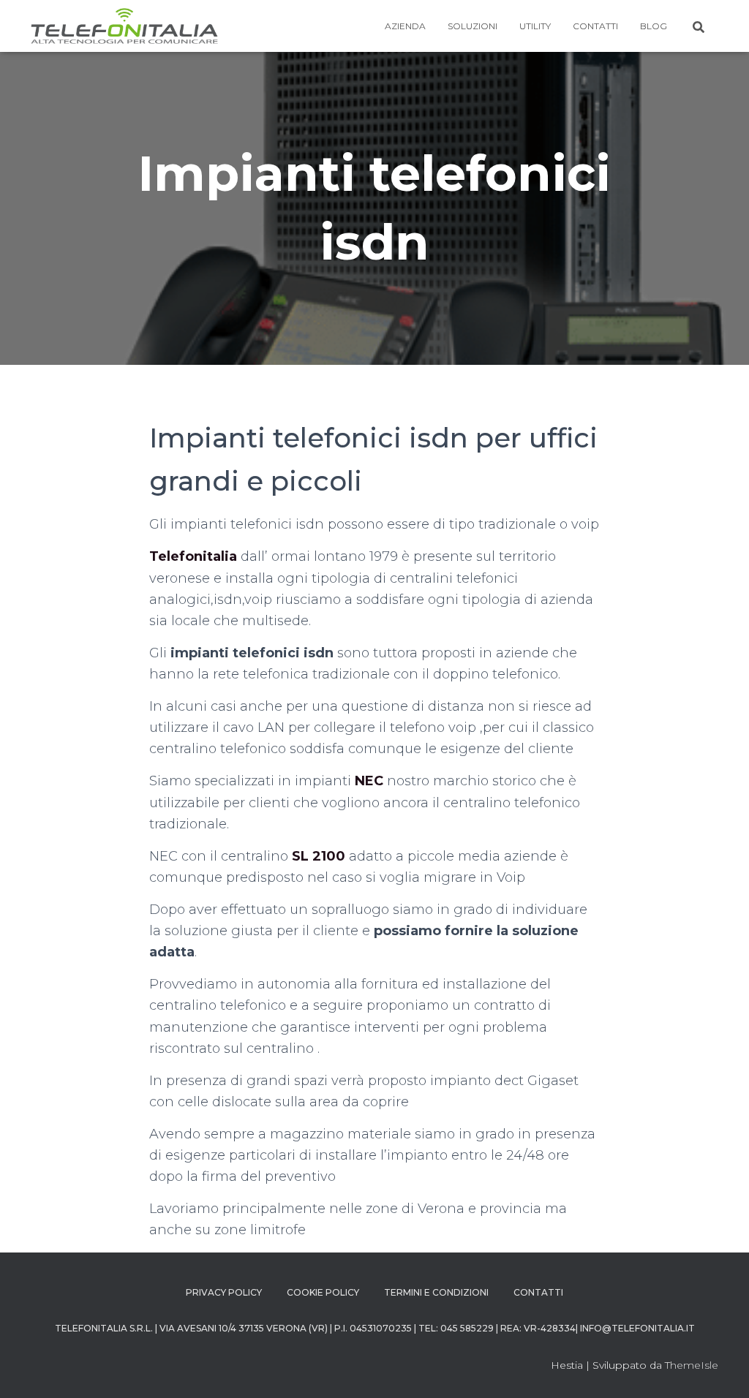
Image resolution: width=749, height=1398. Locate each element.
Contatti (595, 25)
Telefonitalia (193, 556)
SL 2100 (318, 856)
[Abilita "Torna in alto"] (720, 1368)
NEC (369, 781)
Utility (535, 25)
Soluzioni (472, 25)
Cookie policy (323, 1292)
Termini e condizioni (436, 1292)
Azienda (405, 25)
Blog (653, 25)
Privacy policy (224, 1292)
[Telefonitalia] (124, 26)
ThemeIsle (691, 1365)
